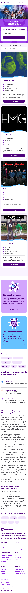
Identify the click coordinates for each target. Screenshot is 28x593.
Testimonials (4, 573)
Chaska (4, 522)
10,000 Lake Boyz (8, 243)
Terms (2, 582)
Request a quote (19, 549)
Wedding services (20, 573)
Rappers (14, 366)
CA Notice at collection (7, 584)
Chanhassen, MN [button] (14, 21)
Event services (19, 569)
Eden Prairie (5, 518)
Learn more (14, 346)
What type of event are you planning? (14, 29)
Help (16, 555)
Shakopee (13, 518)
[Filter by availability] (15, 48)
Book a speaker (5, 557)
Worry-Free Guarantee (9, 338)
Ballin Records (7, 189)
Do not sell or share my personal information (12, 586)
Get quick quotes (14, 309)
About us (3, 545)
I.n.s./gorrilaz (7, 134)
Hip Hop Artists (18, 358)
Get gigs (3, 569)
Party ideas (18, 547)
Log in (16, 559)
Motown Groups (17, 362)
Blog (2, 547)
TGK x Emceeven (8, 80)
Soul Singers (22, 366)
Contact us (18, 557)
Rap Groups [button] (14, 24)
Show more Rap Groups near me (14, 271)
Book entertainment (7, 555)
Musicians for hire (6, 559)
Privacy (8, 582)
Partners (3, 549)
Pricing (3, 571)
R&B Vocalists (5, 366)
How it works (18, 545)
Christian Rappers (6, 358)
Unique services (19, 571)
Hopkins (11, 522)
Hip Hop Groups (6, 362)
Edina (17, 522)
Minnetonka (22, 518)
